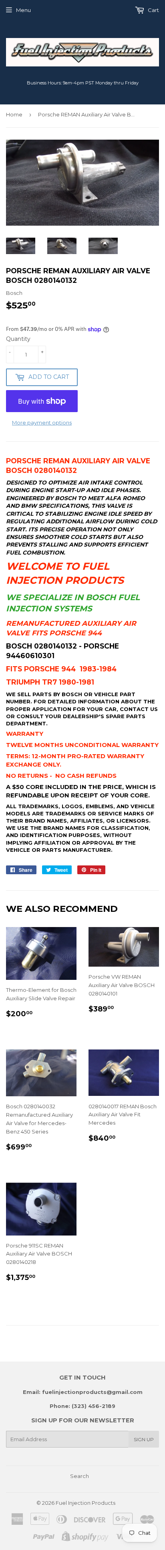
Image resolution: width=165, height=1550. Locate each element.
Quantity (18, 338)
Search (79, 1476)
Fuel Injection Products (85, 1503)
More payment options (42, 422)
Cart (153, 10)
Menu (23, 10)
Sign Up (144, 1439)
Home (14, 114)
